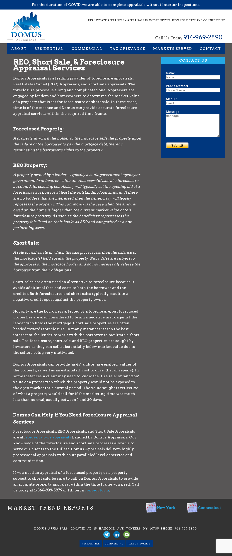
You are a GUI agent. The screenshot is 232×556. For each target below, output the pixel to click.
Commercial (87, 49)
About (19, 49)
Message (172, 111)
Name (170, 73)
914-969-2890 (203, 37)
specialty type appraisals (48, 437)
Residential (49, 49)
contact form (97, 490)
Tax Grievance (127, 49)
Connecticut (209, 507)
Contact (210, 49)
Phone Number (177, 86)
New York (166, 507)
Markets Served (172, 49)
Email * (171, 99)
